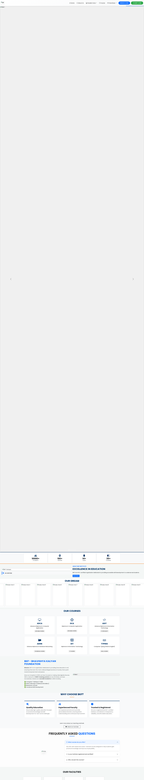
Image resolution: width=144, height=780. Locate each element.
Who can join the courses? (76, 760)
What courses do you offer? (76, 742)
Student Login (137, 3)
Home (72, 3)
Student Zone (91, 3)
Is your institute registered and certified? (80, 754)
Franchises (112, 3)
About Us (81, 3)
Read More (76, 576)
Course (103, 3)
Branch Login (124, 3)
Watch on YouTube (73, 727)
